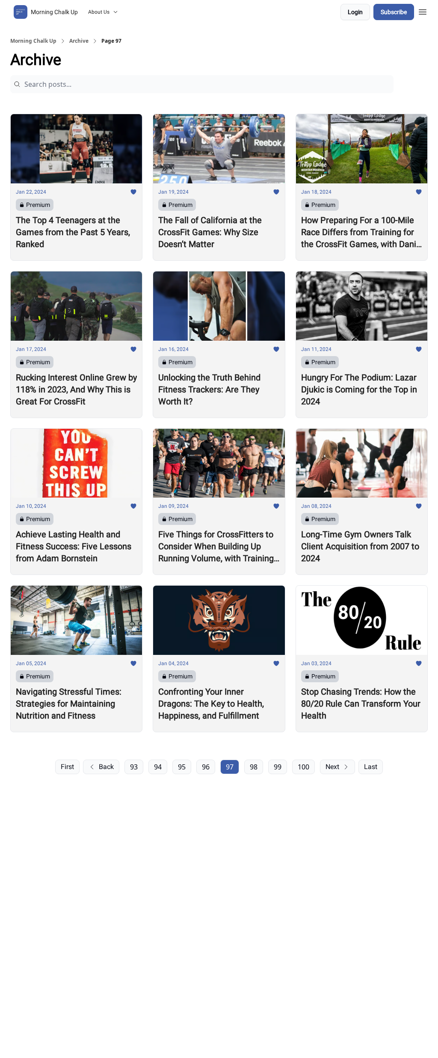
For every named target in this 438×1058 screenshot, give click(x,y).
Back (106, 767)
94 (158, 767)
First (67, 767)
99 (277, 767)
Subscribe (394, 12)
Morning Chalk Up (33, 41)
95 (182, 767)
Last (370, 767)
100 (303, 767)
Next (332, 767)
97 (230, 767)
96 (206, 767)
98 (253, 767)
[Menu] (422, 10)
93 (134, 767)
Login (355, 12)
